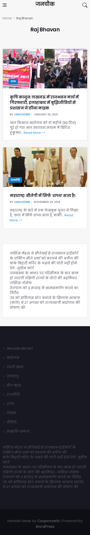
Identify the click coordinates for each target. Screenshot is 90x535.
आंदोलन (13, 357)
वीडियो (12, 422)
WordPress (45, 526)
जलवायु (13, 376)
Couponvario (48, 520)
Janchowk (22, 114)
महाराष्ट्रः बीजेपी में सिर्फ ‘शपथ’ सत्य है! (43, 195)
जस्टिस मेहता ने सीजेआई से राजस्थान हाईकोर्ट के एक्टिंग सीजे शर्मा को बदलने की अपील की (44, 256)
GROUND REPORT (20, 348)
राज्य (13, 81)
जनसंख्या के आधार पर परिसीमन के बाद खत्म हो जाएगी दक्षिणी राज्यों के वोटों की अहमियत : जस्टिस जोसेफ (44, 278)
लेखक (11, 413)
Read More (33, 132)
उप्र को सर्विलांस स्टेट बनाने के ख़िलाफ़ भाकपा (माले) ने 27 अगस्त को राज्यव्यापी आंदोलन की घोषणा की (45, 302)
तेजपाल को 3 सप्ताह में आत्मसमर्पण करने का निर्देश (42, 477)
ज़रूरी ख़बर (15, 367)
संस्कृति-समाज (18, 431)
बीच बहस (14, 385)
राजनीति (15, 180)
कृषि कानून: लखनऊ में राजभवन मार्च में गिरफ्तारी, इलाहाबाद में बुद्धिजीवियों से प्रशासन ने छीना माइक (44, 102)
